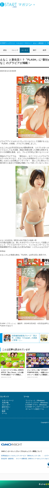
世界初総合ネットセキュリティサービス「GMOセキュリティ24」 (21, 455)
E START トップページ (7, 43)
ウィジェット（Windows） (36, 400)
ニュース (5, 409)
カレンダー (6, 405)
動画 (3, 411)
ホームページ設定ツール (35, 409)
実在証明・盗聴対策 (7, 458)
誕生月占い (6, 407)
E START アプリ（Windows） (37, 405)
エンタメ (20, 43)
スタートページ (8, 400)
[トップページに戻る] (9, 5)
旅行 (34, 50)
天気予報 (5, 403)
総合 (5, 50)
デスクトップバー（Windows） (37, 403)
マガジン (27, 43)
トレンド (15, 50)
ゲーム (4, 413)
